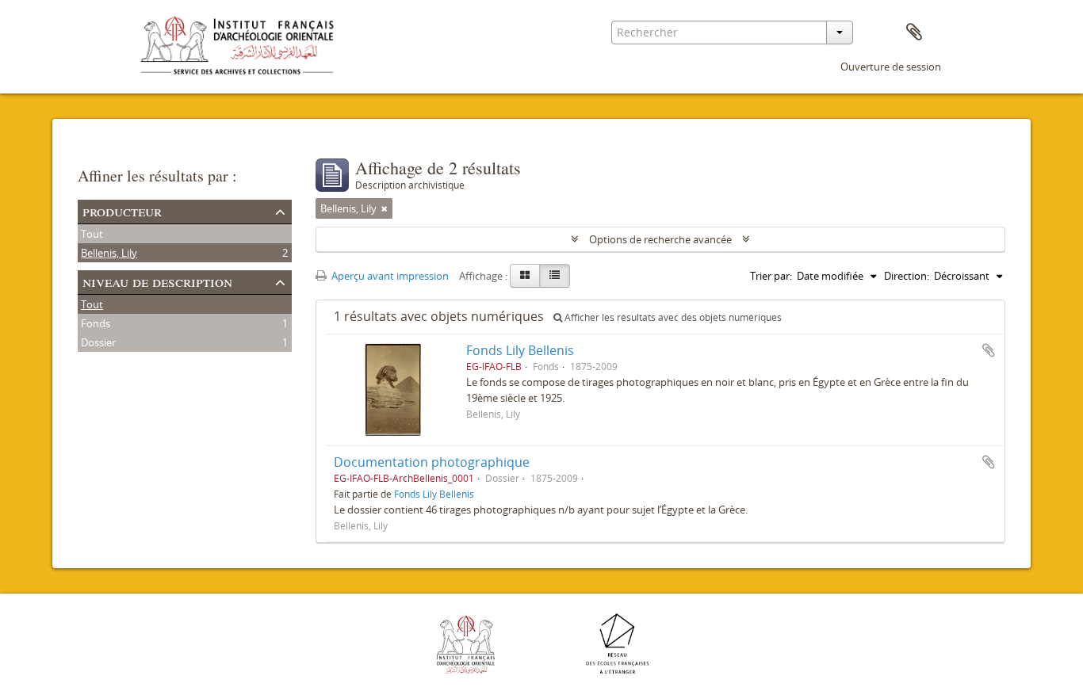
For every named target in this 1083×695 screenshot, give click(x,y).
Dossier (98, 342)
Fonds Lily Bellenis (520, 350)
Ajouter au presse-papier (989, 350)
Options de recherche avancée (660, 239)
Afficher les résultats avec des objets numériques (672, 317)
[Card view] (525, 276)
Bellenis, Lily (109, 253)
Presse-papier (914, 32)
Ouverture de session (890, 66)
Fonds (95, 323)
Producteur (122, 210)
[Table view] (554, 276)
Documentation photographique (432, 462)
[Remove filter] (384, 208)
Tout (92, 234)
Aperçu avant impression (389, 276)
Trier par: (771, 276)
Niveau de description (157, 281)
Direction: (906, 276)
